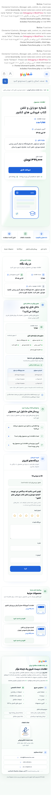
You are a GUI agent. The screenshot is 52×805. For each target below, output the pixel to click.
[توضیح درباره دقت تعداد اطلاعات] (35, 119)
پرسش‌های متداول (31, 249)
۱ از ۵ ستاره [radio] (38, 515)
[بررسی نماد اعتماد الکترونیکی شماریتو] (25, 732)
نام (39, 543)
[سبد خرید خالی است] (4, 73)
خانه (45, 90)
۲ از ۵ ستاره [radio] (32, 515)
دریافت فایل (25, 170)
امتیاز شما (37, 510)
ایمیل (38, 555)
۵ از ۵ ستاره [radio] (15, 515)
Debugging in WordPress (33, 13)
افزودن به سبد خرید (19, 619)
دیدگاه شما (36, 522)
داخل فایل (44, 249)
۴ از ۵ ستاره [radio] (20, 515)
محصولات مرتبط (8, 249)
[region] (25, 376)
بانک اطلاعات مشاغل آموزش (34, 90)
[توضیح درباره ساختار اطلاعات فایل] (36, 140)
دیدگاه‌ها (19, 249)
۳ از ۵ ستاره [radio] (26, 515)
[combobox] (26, 81)
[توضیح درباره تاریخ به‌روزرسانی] (33, 129)
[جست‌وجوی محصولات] (5, 81)
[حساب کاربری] (10, 73)
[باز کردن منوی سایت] (46, 74)
